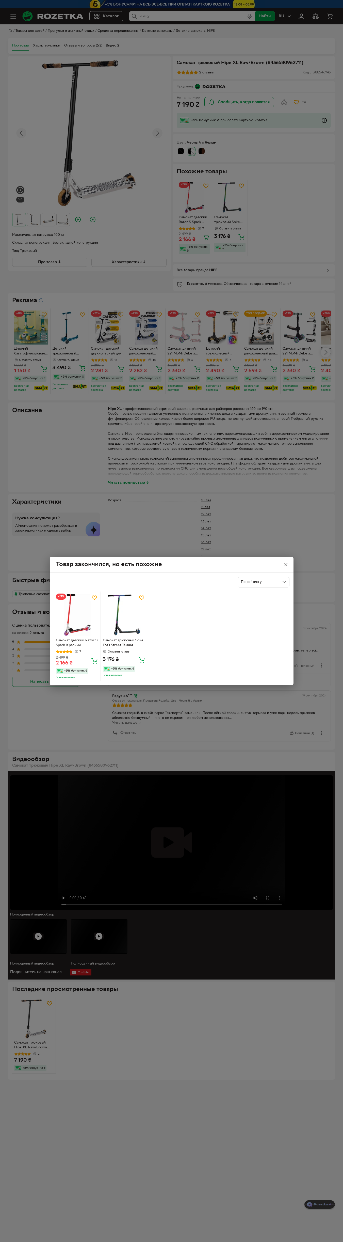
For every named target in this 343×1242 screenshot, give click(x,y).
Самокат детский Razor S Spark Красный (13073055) (76, 643)
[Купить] (94, 661)
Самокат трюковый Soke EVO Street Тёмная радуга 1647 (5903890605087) (123, 643)
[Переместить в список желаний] (94, 598)
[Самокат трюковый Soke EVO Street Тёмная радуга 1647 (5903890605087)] (124, 615)
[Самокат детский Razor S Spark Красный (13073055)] (77, 615)
